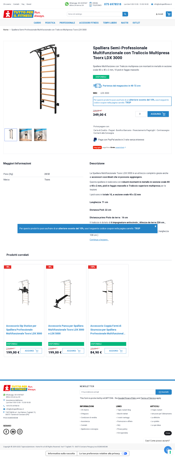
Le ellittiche (155, 418)
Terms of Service (148, 398)
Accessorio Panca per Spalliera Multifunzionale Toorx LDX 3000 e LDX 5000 (66, 329)
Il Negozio (84, 414)
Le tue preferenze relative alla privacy (99, 453)
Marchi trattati (122, 414)
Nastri (124, 22)
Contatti (16, 4)
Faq (23, 4)
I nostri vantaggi (123, 418)
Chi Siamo (85, 410)
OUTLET (136, 22)
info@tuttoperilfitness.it (163, 4)
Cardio (37, 22)
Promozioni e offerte (124, 421)
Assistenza (85, 421)
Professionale (67, 22)
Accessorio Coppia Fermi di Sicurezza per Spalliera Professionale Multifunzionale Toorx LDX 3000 (107, 329)
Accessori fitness (89, 22)
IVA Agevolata (122, 433)
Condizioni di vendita (89, 418)
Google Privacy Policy (127, 398)
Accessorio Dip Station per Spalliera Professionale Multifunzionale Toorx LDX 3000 (24, 329)
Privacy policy (122, 429)
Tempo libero (110, 22)
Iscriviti (165, 392)
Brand (29, 4)
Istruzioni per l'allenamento (161, 414)
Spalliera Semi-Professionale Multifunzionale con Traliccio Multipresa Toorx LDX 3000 (49, 30)
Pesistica (50, 22)
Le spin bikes (156, 425)
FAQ (118, 425)
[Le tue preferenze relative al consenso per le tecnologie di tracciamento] (170, 452)
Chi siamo (7, 4)
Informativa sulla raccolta (61, 453)
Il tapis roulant (156, 410)
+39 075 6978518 (12, 406)
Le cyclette (155, 421)
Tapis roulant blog (124, 410)
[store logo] (23, 14)
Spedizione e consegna (89, 429)
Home (5, 30)
